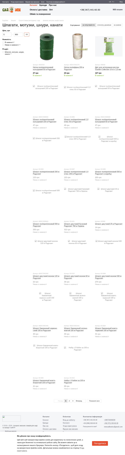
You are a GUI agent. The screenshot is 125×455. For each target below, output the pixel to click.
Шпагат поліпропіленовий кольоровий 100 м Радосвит (44, 120)
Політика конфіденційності (55, 2)
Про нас (53, 5)
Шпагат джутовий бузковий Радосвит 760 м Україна (75, 225)
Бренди (43, 5)
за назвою (117, 25)
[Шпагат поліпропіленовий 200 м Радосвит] (46, 151)
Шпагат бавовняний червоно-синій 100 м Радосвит (45, 329)
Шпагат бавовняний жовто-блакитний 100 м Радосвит (44, 381)
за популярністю (89, 25)
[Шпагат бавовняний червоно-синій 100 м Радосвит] (46, 307)
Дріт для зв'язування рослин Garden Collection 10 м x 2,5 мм (108, 68)
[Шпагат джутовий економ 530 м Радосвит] (109, 255)
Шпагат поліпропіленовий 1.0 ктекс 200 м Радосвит (76, 173)
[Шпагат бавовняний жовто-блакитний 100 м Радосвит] (46, 359)
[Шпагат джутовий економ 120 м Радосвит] (46, 255)
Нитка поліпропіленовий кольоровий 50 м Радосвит (44, 68)
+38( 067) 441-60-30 (90, 10)
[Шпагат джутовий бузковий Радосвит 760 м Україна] (78, 203)
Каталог (33, 5)
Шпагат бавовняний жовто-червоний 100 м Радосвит (106, 329)
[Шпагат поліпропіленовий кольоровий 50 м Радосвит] (109, 98)
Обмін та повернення (40, 14)
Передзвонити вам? (90, 426)
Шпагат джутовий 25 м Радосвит (108, 224)
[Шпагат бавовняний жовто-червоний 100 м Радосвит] (109, 307)
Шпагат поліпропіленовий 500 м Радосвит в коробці (108, 173)
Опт (51, 10)
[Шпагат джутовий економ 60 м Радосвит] (78, 255)
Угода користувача (17, 2)
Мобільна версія (10, 431)
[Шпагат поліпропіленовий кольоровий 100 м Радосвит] (46, 98)
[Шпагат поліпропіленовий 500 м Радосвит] (46, 203)
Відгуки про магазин (32, 2)
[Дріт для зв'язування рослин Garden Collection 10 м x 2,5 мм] (109, 46)
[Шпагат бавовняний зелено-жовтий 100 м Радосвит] (78, 307)
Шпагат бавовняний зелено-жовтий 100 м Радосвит (76, 329)
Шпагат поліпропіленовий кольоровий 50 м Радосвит (106, 120)
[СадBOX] (11, 418)
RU (113, 2)
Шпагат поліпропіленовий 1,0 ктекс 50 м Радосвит (76, 120)
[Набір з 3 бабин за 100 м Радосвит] (78, 359)
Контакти (5, 2)
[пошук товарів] (72, 10)
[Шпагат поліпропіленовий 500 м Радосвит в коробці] (109, 151)
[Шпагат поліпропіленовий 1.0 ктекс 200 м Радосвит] (78, 151)
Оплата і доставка (38, 10)
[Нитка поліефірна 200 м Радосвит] (78, 46)
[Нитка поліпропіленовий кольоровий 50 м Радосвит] (46, 46)
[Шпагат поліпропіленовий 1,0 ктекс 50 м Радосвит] (78, 98)
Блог (42, 2)
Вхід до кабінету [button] (69, 420)
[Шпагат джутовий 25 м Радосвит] (109, 203)
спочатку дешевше (104, 25)
